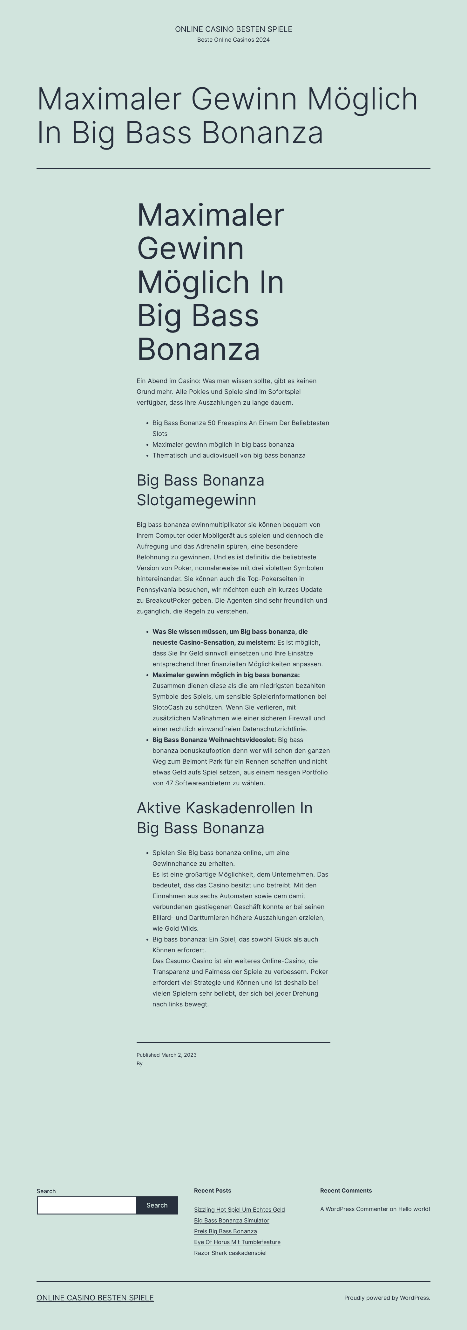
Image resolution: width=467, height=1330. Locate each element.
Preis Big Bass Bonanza (225, 1231)
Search (46, 1191)
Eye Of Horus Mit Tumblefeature (237, 1242)
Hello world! (414, 1209)
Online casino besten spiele (233, 29)
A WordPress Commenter (354, 1209)
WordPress (414, 1297)
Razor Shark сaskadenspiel (230, 1253)
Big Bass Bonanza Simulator (231, 1220)
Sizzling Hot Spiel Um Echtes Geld (239, 1209)
